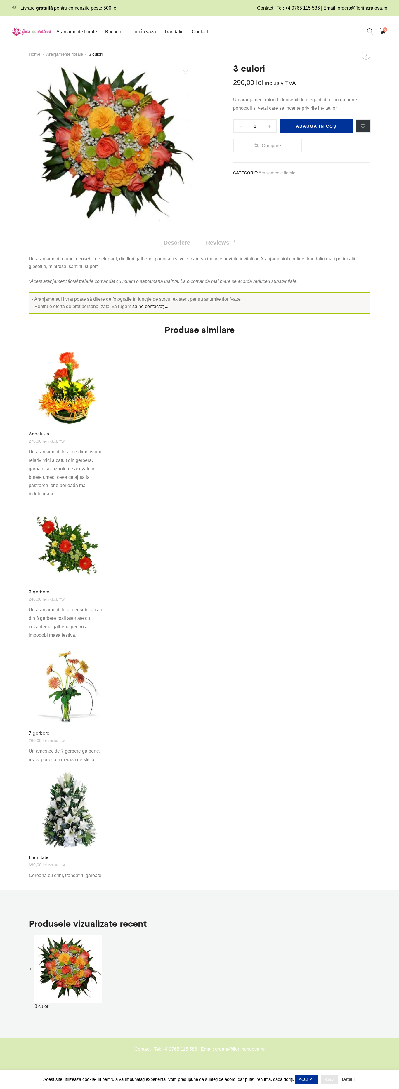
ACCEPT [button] (306, 1079)
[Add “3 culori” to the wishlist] (363, 126)
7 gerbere (39, 732)
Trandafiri (174, 31)
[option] (68, 426)
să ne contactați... (150, 306)
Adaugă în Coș (316, 126)
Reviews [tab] (220, 242)
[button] (267, 145)
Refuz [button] (329, 1079)
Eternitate (38, 857)
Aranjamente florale (76, 31)
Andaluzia (39, 433)
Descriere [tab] (177, 242)
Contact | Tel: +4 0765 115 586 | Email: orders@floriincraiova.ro (322, 8)
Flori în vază (143, 31)
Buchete (113, 31)
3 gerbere (39, 591)
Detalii (348, 1079)
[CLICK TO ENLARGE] (185, 72)
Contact (200, 31)
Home (34, 54)
